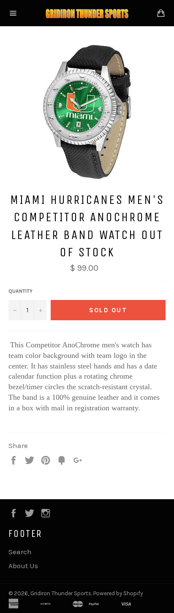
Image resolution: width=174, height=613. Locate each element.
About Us (23, 565)
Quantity (20, 291)
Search (20, 551)
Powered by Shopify (118, 593)
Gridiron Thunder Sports (60, 593)
